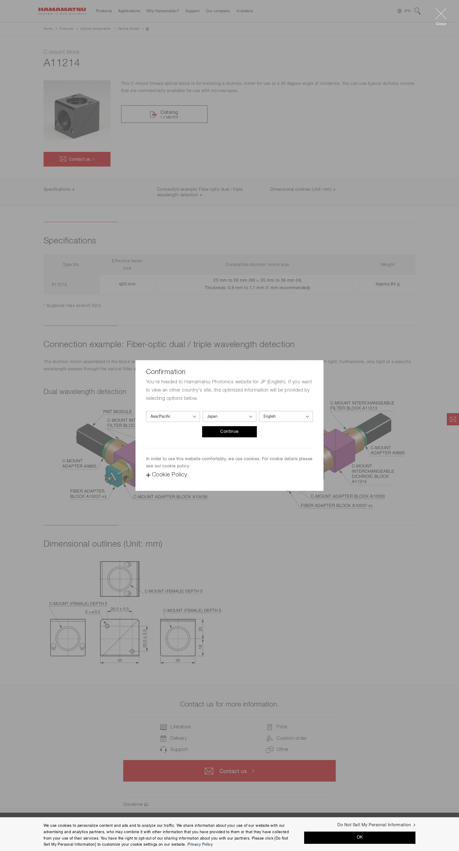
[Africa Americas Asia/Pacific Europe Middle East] (173, 416)
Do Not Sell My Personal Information (374, 825)
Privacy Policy (200, 844)
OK (360, 837)
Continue (229, 432)
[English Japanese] (286, 416)
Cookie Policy (169, 475)
